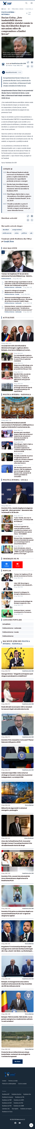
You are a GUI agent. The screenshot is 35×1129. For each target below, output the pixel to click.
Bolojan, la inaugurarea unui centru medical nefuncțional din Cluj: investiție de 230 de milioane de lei (16, 984)
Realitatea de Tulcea (7, 1111)
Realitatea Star (27, 1094)
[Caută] (26, 3)
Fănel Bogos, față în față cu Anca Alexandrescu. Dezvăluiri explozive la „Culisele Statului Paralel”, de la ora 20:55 (19, 197)
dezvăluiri (6, 230)
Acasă (4, 9)
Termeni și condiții (13, 1080)
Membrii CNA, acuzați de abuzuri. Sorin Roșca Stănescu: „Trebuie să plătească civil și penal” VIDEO (22, 377)
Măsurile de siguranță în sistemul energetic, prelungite (14, 809)
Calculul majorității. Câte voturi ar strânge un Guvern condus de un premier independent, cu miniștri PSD (16, 775)
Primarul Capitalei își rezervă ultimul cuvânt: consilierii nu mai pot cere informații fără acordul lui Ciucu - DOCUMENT (23, 530)
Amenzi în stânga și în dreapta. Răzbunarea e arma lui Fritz (15, 291)
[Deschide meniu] (32, 3)
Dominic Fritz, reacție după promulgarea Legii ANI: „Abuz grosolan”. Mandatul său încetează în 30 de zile (17, 510)
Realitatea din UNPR (19, 1100)
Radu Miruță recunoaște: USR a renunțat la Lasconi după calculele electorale (16, 708)
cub (31, 233)
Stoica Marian (29, 805)
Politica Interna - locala (12, 294)
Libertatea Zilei (6, 1108)
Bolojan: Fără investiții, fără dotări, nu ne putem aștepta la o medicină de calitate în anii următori (16, 1019)
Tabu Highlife (15, 1108)
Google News (9, 241)
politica (24, 233)
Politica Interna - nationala (17, 9)
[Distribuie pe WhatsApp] (28, 66)
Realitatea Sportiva (16, 1094)
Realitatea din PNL (19, 1097)
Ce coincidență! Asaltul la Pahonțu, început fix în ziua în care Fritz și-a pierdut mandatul (23, 358)
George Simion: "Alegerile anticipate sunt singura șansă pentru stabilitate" (17, 675)
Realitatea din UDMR (19, 1106)
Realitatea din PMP (7, 1100)
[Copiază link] (28, 62)
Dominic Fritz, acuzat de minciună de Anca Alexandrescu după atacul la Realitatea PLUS (15, 878)
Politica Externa (6, 278)
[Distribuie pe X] (32, 66)
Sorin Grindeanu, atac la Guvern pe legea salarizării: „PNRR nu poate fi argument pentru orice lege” (23, 550)
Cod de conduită (22, 1083)
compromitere (17, 230)
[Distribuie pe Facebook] (32, 62)
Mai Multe (17, 1061)
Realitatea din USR (19, 63)
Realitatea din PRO (6, 1106)
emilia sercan (7, 233)
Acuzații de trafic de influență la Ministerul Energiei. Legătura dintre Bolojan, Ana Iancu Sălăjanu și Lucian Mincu (15, 349)
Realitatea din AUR (7, 1103)
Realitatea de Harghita (26, 1108)
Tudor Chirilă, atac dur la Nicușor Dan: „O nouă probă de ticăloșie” (23, 519)
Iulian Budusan (29, 838)
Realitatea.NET (6, 1094)
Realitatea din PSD (18, 1103)
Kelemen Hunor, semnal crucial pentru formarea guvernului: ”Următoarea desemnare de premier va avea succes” (18, 308)
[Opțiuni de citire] (31, 1125)
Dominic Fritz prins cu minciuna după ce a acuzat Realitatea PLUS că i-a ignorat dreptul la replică (17, 913)
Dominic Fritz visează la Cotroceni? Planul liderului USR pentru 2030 (17, 741)
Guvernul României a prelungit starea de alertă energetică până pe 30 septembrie (23, 388)
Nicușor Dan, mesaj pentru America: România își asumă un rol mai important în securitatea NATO (23, 541)
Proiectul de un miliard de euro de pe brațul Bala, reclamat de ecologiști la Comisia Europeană (15, 1054)
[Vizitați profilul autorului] (3, 64)
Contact (4, 1080)
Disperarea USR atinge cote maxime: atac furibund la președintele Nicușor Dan (23, 367)
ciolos (17, 233)
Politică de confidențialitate (9, 1083)
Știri (9, 9)
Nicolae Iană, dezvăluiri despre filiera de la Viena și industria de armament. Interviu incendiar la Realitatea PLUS (18, 187)
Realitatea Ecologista (7, 1097)
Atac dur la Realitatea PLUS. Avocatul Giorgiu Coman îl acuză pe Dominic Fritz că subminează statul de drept (16, 843)
